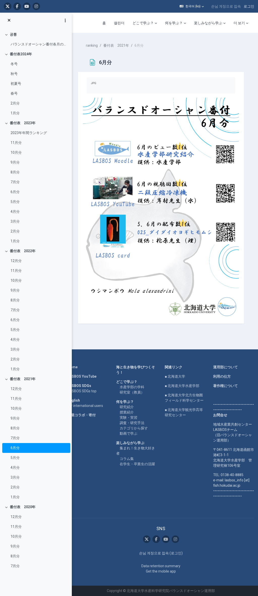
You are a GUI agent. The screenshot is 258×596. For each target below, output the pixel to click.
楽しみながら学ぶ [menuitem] (208, 23)
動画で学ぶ (128, 433)
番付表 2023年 (23, 123)
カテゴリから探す (134, 428)
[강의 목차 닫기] (9, 20)
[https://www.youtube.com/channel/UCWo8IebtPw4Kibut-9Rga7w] (26, 6)
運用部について (225, 367)
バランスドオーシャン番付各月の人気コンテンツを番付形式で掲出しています (39, 44)
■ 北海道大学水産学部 (182, 386)
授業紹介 (127, 412)
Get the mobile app (161, 571)
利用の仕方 (222, 376)
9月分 (15, 162)
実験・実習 (128, 418)
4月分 (15, 212)
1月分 (15, 113)
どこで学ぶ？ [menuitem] (143, 23)
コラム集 (127, 459)
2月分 (15, 103)
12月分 (16, 261)
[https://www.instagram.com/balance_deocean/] (36, 6)
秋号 (14, 74)
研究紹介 (127, 407)
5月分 (15, 202)
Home (73, 367)
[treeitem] (36, 39)
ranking (92, 45)
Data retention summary (160, 566)
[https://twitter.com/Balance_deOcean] (7, 6)
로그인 (249, 6)
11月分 (16, 143)
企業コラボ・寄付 (82, 415)
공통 (13, 34)
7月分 (15, 182)
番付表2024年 (21, 54)
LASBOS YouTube (82, 376)
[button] (191, 6)
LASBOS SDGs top (82, 391)
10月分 (16, 152)
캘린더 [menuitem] (119, 23)
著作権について (225, 386)
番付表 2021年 (23, 379)
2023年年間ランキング (29, 133)
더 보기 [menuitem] (239, 23)
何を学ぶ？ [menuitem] (174, 23)
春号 (14, 93)
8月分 (15, 172)
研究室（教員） (132, 392)
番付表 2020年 (23, 507)
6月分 (15, 192)
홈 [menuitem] (104, 23)
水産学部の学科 (132, 387)
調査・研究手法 (132, 423)
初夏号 (16, 84)
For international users (85, 406)
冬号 (14, 64)
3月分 (15, 221)
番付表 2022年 (23, 251)
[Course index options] (65, 20)
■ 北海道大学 (175, 376)
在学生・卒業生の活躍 (137, 464)
